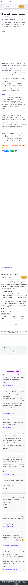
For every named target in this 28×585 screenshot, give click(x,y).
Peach (3, 78)
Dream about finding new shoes (10, 569)
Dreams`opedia (6, 2)
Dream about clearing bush (9, 427)
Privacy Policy (14, 580)
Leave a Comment (5, 16)
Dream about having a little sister (10, 474)
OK (16, 584)
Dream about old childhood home (10, 545)
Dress (3, 94)
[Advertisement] (14, 48)
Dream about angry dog (8, 385)
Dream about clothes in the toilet (10, 450)
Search (21, 6)
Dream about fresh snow (8, 413)
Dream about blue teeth (8, 526)
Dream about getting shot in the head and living (13, 491)
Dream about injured (7, 510)
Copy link (14, 351)
